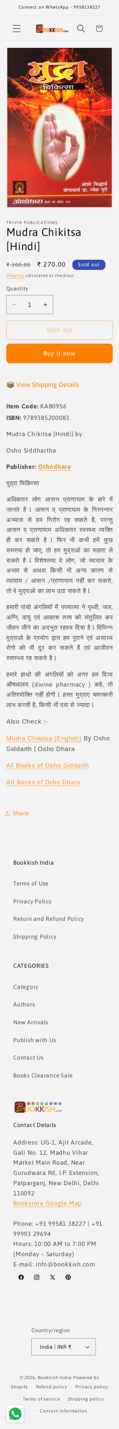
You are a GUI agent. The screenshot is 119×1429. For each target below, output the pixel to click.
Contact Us (28, 1057)
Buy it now (59, 353)
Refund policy (51, 1386)
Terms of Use (31, 883)
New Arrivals (30, 1022)
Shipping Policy (34, 936)
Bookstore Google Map (47, 1203)
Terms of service (41, 1399)
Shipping (15, 275)
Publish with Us (34, 1040)
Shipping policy (86, 1399)
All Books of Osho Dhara (43, 782)
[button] (17, 28)
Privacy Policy (32, 901)
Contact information (63, 1410)
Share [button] (21, 813)
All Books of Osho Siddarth (47, 765)
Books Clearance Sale (43, 1075)
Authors (24, 1004)
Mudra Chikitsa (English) (44, 738)
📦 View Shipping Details (42, 384)
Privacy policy (91, 1386)
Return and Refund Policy (48, 919)
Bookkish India (55, 1377)
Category (25, 987)
